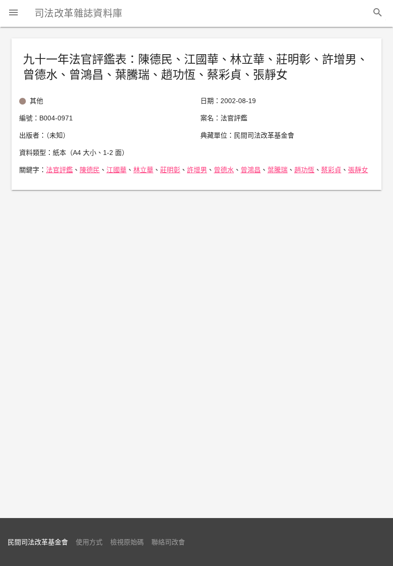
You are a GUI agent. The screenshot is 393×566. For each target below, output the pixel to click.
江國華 (116, 170)
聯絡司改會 (168, 542)
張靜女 (358, 170)
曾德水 (224, 170)
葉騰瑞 (277, 170)
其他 (36, 101)
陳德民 (90, 170)
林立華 (143, 170)
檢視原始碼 (127, 542)
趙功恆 (304, 170)
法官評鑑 (59, 170)
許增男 (197, 170)
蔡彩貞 (331, 170)
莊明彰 (170, 170)
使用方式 (89, 542)
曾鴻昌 (251, 170)
